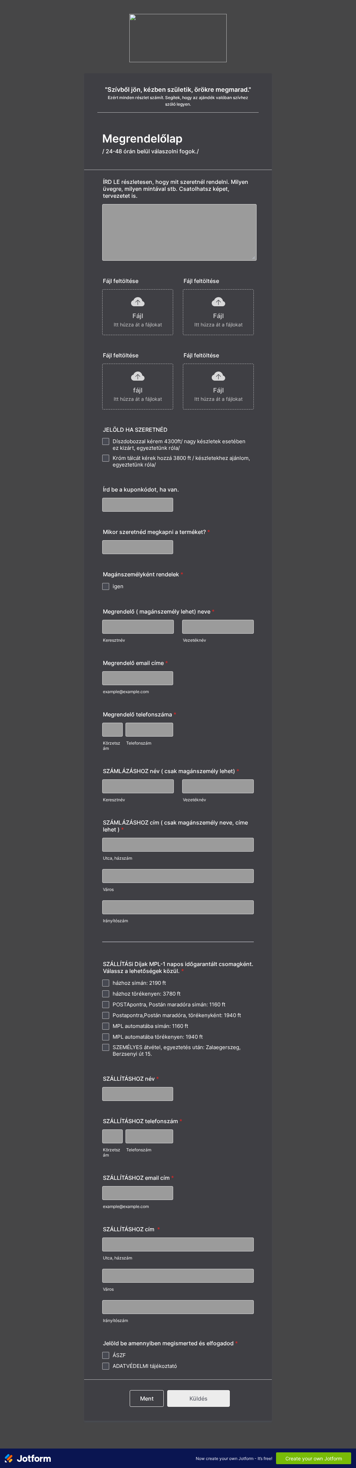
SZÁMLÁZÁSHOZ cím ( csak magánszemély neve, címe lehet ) (175, 826)
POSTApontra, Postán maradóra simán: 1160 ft (169, 1004)
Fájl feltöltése (120, 280)
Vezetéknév (194, 640)
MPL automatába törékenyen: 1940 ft (158, 1036)
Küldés (198, 1398)
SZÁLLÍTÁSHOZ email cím (138, 1177)
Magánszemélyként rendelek (143, 574)
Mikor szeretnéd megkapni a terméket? (156, 531)
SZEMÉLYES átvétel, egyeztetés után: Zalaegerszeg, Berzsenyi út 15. (177, 1050)
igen (118, 586)
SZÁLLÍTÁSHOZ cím (131, 1229)
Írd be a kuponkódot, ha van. (141, 489)
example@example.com (126, 691)
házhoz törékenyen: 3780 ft (146, 993)
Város (108, 889)
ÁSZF (119, 1355)
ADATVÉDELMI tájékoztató (145, 1366)
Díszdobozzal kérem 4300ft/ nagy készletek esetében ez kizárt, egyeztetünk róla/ (179, 444)
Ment (147, 1398)
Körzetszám (111, 745)
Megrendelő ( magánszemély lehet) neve (159, 611)
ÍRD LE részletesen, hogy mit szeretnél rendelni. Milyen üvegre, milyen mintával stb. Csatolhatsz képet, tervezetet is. (175, 188)
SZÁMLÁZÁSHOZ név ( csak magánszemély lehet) (171, 771)
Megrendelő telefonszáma (139, 714)
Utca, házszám (117, 858)
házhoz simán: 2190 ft (139, 983)
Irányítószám (115, 920)
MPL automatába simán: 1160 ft (150, 1026)
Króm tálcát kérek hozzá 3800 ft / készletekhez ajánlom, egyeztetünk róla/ (181, 461)
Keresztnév (114, 640)
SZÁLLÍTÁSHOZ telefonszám (142, 1121)
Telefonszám (138, 743)
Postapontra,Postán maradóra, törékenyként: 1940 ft (177, 1015)
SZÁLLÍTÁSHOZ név (131, 1078)
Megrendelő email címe (135, 662)
